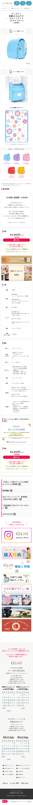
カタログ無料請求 (9, 774)
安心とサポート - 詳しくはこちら (17, 442)
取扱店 (29, 4)
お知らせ (5, 783)
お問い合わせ (25, 783)
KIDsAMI (26, 8)
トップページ (4, 8)
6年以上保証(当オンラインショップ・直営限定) (21, 801)
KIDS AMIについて (9, 768)
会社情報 (20, 771)
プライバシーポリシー (16, 791)
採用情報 (20, 774)
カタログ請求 (22, 4)
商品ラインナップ (15, 8)
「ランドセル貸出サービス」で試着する (16, 249)
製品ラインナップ (9, 765)
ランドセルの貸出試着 (23, 768)
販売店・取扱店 (8, 771)
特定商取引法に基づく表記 (16, 793)
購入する (16, 240)
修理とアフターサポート (24, 765)
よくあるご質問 (14, 783)
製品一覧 (16, 4)
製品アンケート (22, 777)
